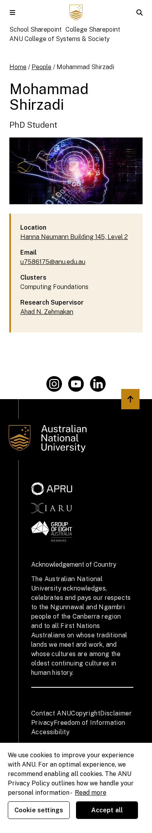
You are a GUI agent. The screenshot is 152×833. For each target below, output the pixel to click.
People (41, 67)
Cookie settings (38, 810)
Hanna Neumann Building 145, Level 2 (74, 237)
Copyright (85, 713)
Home (18, 67)
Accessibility (50, 732)
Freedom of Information (89, 722)
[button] (12, 12)
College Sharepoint (92, 29)
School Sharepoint (35, 29)
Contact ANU (51, 713)
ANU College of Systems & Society (59, 39)
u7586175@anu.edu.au (52, 262)
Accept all (107, 810)
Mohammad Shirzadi (85, 67)
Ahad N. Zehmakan (46, 312)
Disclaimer (116, 713)
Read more (90, 792)
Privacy (42, 722)
